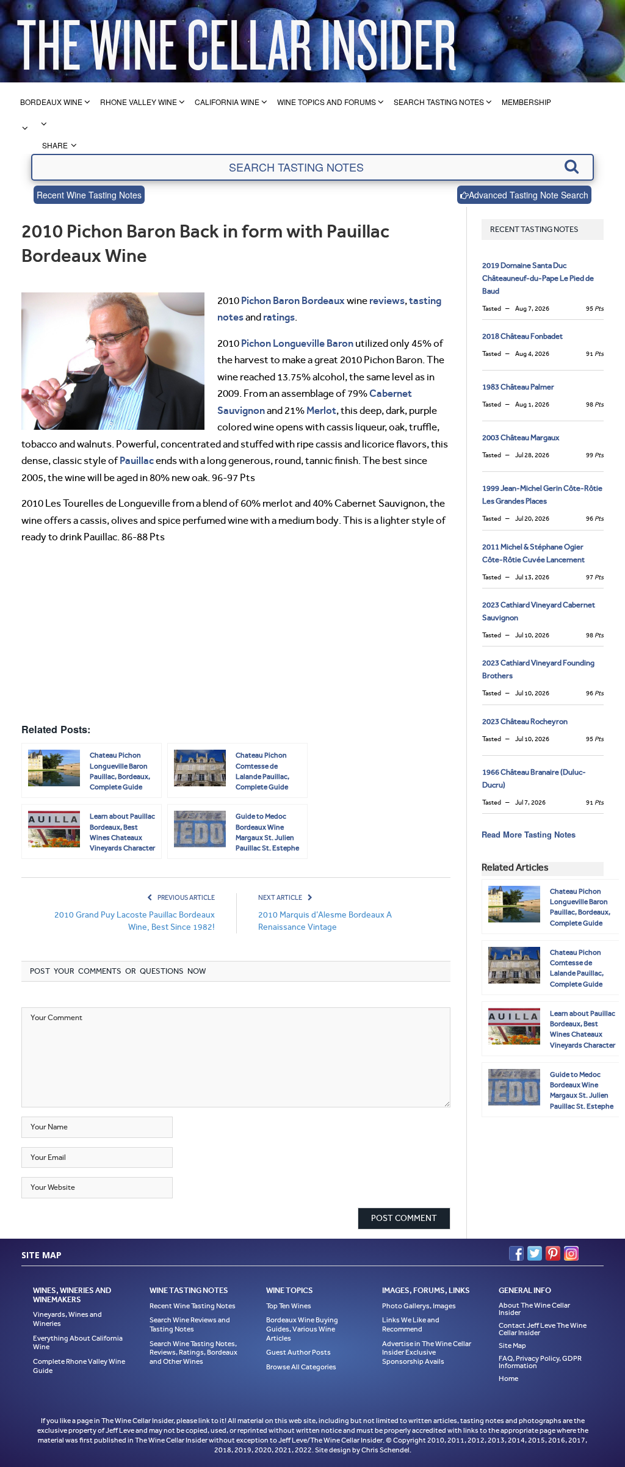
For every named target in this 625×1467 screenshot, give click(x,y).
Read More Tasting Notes (529, 834)
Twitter (534, 1253)
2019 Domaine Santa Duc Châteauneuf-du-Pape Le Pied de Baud (538, 278)
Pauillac (137, 460)
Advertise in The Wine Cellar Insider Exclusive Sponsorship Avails (426, 1352)
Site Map (512, 1345)
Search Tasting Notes (439, 101)
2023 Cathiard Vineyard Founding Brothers (538, 669)
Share (55, 145)
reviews (387, 300)
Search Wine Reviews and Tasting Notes (190, 1324)
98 (595, 404)
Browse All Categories (301, 1367)
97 (595, 577)
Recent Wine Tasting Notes (89, 195)
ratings (279, 317)
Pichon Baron (270, 300)
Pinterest (553, 1253)
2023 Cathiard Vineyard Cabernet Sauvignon (538, 611)
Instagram (571, 1253)
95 (595, 309)
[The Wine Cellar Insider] (236, 41)
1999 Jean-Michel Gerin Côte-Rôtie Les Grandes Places (542, 494)
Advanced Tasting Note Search (528, 195)
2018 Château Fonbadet (522, 336)
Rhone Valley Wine (138, 101)
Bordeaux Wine (51, 101)
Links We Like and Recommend (410, 1324)
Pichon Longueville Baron (297, 343)
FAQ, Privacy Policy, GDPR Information (540, 1362)
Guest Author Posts (298, 1352)
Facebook (516, 1253)
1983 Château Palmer (518, 386)
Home (508, 1378)
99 (595, 455)
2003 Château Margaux (520, 437)
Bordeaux (323, 300)
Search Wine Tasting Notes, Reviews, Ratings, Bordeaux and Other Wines (193, 1352)
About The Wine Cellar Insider (534, 1309)
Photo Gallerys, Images (419, 1306)
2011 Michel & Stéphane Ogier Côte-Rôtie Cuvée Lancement (533, 553)
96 (595, 519)
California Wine (227, 101)
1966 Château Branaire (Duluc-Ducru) (534, 778)
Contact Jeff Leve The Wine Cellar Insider (543, 1329)
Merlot (321, 410)
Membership (526, 101)
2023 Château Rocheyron (525, 721)
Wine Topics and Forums (326, 101)
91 (595, 354)
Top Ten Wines (288, 1306)
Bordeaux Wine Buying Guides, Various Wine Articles (302, 1329)
